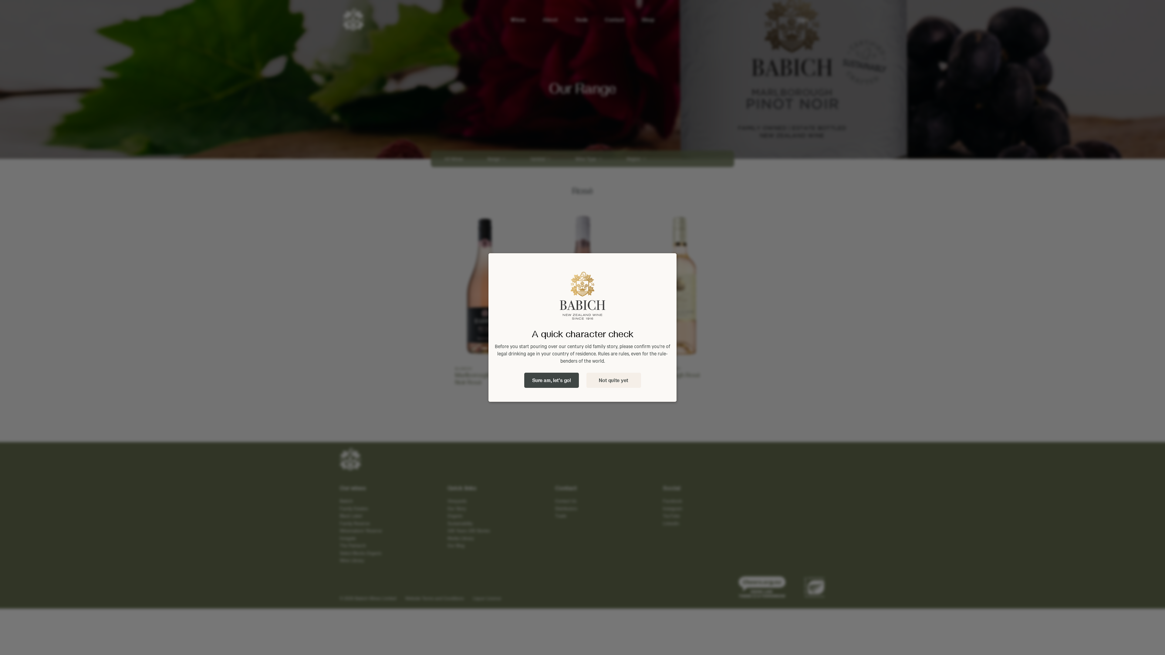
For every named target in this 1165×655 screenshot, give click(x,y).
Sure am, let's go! (551, 380)
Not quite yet (613, 380)
